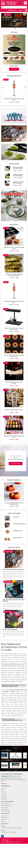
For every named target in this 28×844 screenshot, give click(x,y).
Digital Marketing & (5, 842)
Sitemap (3, 797)
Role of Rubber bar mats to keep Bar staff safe (14, 600)
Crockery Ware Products (19, 523)
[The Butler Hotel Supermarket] (14, 2)
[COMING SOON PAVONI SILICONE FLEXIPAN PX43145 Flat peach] (14, 491)
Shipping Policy (5, 809)
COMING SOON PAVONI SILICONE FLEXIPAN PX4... (14, 503)
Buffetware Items (17, 537)
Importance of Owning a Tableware (13, 569)
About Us (3, 788)
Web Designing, (19, 841)
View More (4, 783)
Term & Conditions (5, 803)
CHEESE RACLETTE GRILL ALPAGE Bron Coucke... (14, 329)
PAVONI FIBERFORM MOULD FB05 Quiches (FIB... (14, 356)
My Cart (3, 821)
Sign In (21, 10)
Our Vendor (4, 793)
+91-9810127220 (12, 10)
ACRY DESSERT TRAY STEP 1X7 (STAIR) (14, 382)
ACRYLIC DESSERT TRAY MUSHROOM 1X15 (14, 436)
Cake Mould (16, 516)
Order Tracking (4, 817)
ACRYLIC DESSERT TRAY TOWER (14, 409)
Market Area (4, 799)
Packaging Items (17, 530)
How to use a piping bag (10, 629)
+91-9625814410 (12, 832)
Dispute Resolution (5, 811)
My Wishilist (4, 819)
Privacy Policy (4, 807)
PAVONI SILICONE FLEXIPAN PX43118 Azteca (14, 248)
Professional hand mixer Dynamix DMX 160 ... (14, 99)
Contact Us (3, 795)
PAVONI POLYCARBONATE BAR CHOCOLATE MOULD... (14, 275)
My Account (4, 815)
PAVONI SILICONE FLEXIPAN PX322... (18, 168)
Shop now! (14, 69)
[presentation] (3, 88)
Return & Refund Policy (6, 805)
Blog (2, 790)
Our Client (3, 791)
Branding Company (15, 842)
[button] (12, 28)
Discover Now (15, 463)
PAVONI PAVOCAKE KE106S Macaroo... (18, 182)
